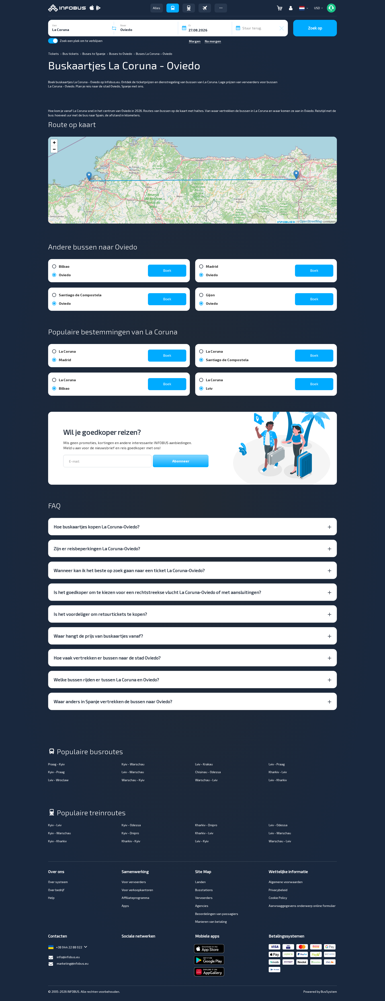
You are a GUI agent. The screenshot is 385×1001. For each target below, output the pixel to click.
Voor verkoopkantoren (137, 890)
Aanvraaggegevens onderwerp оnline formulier (302, 906)
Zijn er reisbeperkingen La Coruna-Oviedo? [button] (97, 548)
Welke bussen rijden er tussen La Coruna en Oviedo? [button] (106, 679)
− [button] (54, 149)
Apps (125, 906)
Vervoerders (204, 898)
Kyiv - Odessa (131, 825)
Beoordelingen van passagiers (216, 914)
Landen (200, 882)
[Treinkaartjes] (188, 8)
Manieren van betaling (211, 921)
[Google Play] (98, 8)
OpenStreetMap (311, 221)
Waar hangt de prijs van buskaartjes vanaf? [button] (98, 635)
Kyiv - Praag (56, 772)
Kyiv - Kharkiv (57, 841)
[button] (221, 8)
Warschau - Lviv (206, 780)
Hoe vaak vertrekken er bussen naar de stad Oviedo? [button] (107, 657)
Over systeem (58, 882)
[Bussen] (172, 8)
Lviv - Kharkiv (278, 780)
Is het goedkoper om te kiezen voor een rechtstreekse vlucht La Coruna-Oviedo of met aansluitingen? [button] (157, 592)
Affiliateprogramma (135, 898)
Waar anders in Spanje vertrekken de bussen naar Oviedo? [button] (113, 701)
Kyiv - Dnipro (130, 833)
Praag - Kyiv (56, 764)
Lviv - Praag (277, 764)
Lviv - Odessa (278, 825)
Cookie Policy (278, 898)
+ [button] (54, 142)
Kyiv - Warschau (133, 764)
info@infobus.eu (68, 957)
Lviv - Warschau (133, 772)
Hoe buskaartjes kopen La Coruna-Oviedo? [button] (96, 526)
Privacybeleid (278, 890)
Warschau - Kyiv (133, 780)
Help (51, 898)
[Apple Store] (91, 8)
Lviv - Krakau (204, 764)
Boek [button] (167, 270)
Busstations (204, 890)
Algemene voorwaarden (286, 882)
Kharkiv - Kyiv (131, 841)
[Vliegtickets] (205, 8)
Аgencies (201, 906)
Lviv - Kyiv (202, 841)
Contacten (57, 935)
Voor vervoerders (134, 882)
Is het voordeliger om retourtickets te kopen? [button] (100, 614)
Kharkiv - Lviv (278, 772)
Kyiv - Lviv (54, 825)
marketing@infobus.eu (72, 963)
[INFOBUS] (67, 8)
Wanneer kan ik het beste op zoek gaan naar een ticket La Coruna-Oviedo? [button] (129, 570)
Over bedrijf (56, 890)
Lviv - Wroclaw (58, 780)
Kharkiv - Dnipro (206, 825)
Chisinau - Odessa (208, 772)
